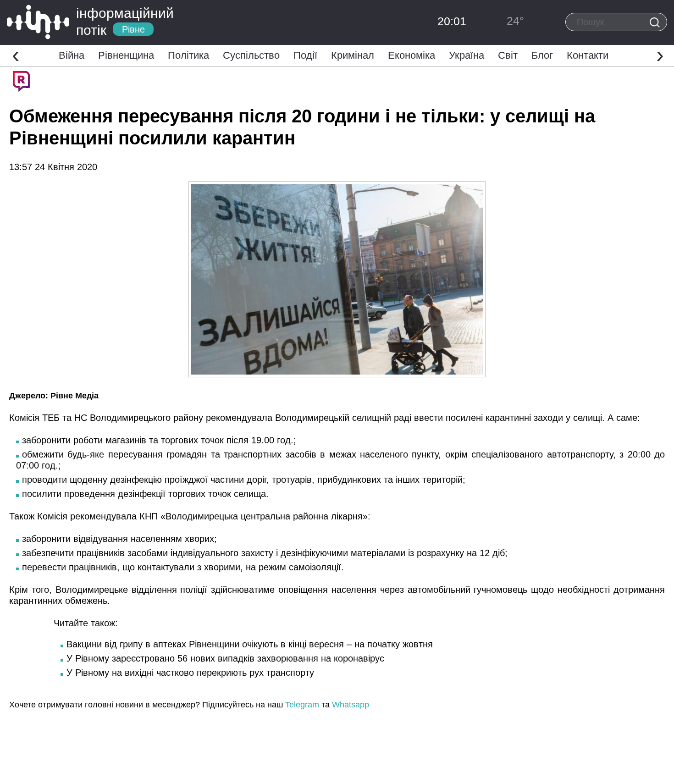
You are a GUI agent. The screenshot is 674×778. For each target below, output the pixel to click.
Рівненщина (126, 55)
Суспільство (251, 55)
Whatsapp (350, 704)
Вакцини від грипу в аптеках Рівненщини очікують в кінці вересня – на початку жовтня (249, 644)
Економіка (411, 55)
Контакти (587, 55)
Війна (71, 55)
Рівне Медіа (74, 395)
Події (305, 55)
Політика (188, 55)
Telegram (302, 704)
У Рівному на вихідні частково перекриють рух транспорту (190, 673)
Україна (466, 55)
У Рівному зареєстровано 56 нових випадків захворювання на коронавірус (225, 658)
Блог (542, 55)
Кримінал (352, 55)
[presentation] (16, 54)
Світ (508, 55)
